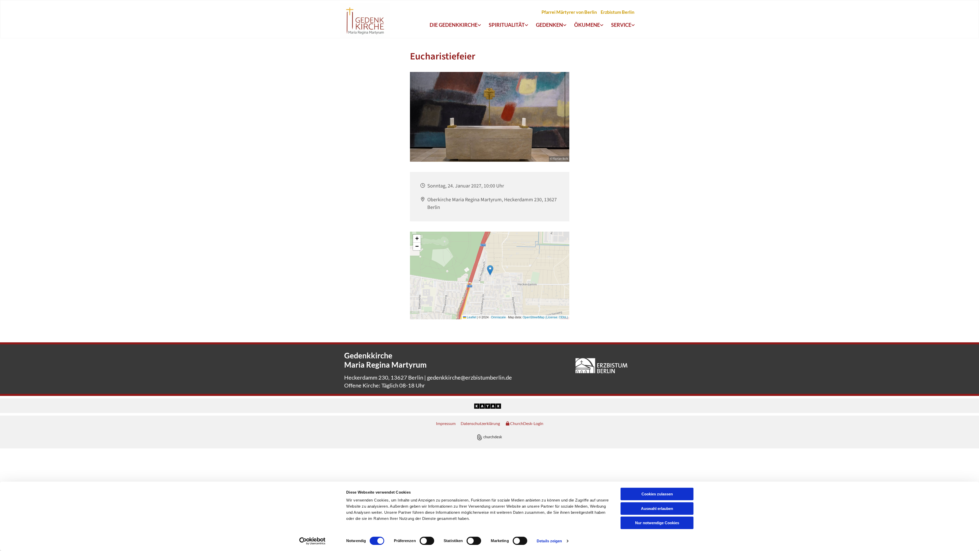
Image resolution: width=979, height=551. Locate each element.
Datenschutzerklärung (480, 423)
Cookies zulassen (657, 494)
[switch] (427, 541)
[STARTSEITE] (365, 20)
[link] (455, 25)
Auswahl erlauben (657, 508)
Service (621, 25)
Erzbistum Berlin (617, 12)
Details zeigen (549, 541)
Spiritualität (507, 25)
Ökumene (587, 25)
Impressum (446, 423)
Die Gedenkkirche (454, 25)
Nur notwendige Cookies (657, 523)
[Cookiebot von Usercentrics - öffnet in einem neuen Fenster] (312, 541)
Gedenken (549, 25)
